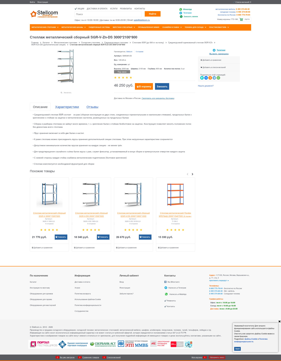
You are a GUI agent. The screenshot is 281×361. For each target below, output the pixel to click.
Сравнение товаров (90, 357)
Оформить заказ (217, 357)
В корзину (145, 86)
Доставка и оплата (97, 8)
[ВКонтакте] (206, 78)
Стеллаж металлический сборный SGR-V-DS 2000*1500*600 (91, 214)
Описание (40, 106)
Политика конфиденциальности (251, 340)
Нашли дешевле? (206, 85)
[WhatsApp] (218, 78)
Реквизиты (126, 8)
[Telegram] (214, 78)
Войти (32, 2)
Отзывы (92, 106)
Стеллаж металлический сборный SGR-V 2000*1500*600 (49, 214)
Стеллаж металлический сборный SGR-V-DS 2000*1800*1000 (133, 214)
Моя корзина (197, 357)
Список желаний (114, 357)
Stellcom (129, 51)
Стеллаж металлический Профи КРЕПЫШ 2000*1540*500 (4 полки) (175, 214)
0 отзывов (139, 51)
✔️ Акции (79, 8)
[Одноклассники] (210, 78)
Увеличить (67, 92)
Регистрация (42, 2)
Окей (237, 348)
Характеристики (67, 106)
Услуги (113, 8)
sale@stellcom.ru (142, 19)
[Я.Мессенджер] (202, 78)
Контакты (139, 8)
